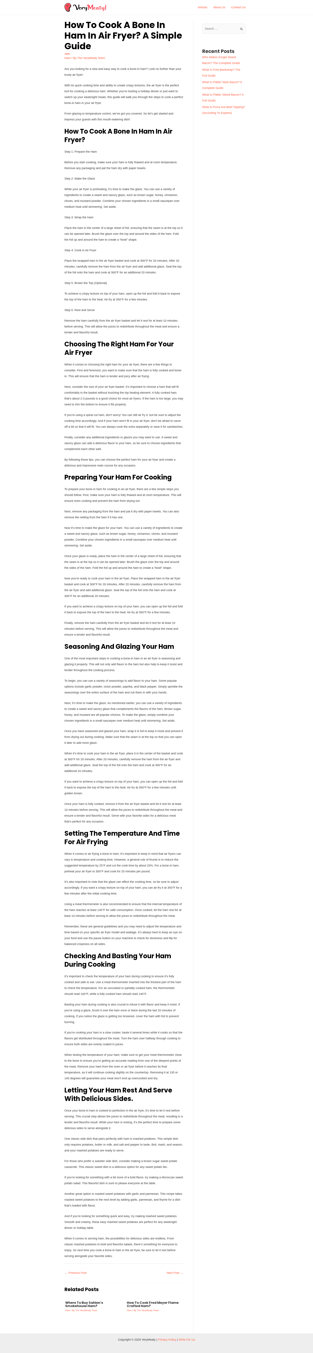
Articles (202, 7)
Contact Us (238, 7)
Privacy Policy (167, 1339)
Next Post (175, 1272)
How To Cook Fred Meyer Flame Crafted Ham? (153, 1304)
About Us (219, 7)
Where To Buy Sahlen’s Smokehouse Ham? (84, 1304)
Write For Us (187, 1339)
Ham (67, 58)
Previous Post (76, 1272)
